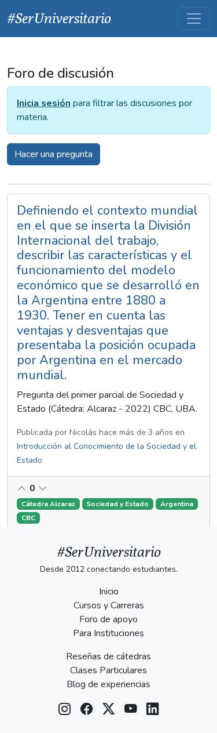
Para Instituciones (108, 633)
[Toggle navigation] (194, 18)
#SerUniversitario (59, 18)
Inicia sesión (44, 103)
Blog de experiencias (108, 684)
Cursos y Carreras (108, 605)
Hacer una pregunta (53, 154)
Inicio (109, 591)
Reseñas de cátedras (108, 656)
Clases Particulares (108, 670)
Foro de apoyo (108, 619)
